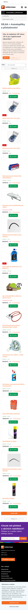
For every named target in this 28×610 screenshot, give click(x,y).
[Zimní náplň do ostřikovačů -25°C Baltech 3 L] (14, 255)
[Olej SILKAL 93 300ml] (14, 489)
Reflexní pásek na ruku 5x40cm (11, 88)
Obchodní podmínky (6, 571)
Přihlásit (23, 538)
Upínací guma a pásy (7, 19)
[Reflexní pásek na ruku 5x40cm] (14, 79)
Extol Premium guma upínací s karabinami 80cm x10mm (11, 326)
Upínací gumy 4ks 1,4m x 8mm (11, 148)
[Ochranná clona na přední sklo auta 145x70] (14, 196)
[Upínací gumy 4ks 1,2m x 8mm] (14, 107)
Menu (6, 2)
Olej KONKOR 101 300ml (9, 441)
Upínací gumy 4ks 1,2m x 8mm (11, 118)
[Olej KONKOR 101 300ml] (14, 432)
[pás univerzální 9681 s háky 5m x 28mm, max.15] (14, 287)
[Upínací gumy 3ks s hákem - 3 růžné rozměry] (14, 345)
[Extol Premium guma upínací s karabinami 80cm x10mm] (14, 316)
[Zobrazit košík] (25, 7)
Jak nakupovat (4, 573)
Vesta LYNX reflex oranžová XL (11, 413)
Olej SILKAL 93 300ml (8, 498)
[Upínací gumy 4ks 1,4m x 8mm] (14, 137)
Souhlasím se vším (14, 602)
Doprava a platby (5, 576)
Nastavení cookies (14, 606)
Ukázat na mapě (9, 559)
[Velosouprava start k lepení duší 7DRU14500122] (14, 167)
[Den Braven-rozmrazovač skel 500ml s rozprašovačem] (14, 375)
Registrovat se (15, 57)
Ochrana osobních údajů (7, 578)
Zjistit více (6, 57)
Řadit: (3, 64)
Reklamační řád (4, 569)
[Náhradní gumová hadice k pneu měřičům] (14, 225)
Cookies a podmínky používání (8, 580)
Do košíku (14, 96)
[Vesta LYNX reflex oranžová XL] (14, 404)
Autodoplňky (5, 16)
